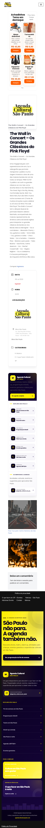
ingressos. (20, 266)
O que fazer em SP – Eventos (12, 598)
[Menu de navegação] (41, 4)
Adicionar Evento (8, 600)
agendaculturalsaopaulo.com (22, 817)
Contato (19, 600)
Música (19, 353)
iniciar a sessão (22, 580)
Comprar (16, 50)
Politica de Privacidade (9, 826)
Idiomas (27, 600)
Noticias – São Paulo (32, 598)
